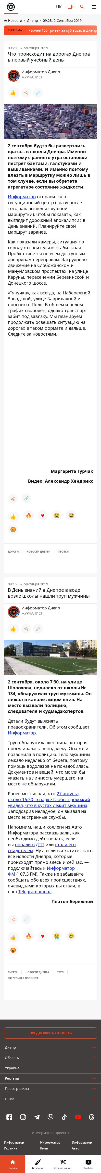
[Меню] (94, 7)
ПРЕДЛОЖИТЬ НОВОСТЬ (50, 1033)
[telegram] (37, 1117)
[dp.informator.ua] (11, 7)
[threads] (92, 1117)
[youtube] (78, 1117)
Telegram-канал (34, 892)
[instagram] (23, 1117)
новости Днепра (38, 551)
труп (60, 972)
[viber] (50, 1117)
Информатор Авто (82, 1145)
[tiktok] (64, 1117)
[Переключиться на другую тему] (71, 7)
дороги (13, 551)
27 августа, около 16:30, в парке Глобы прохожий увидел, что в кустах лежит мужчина (49, 799)
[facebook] (9, 1117)
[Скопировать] (38, 93)
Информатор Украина (14, 1145)
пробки (63, 551)
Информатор (22, 197)
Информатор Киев (50, 1145)
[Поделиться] (26, 93)
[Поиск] (82, 7)
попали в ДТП (29, 844)
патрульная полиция (23, 978)
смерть (12, 972)
